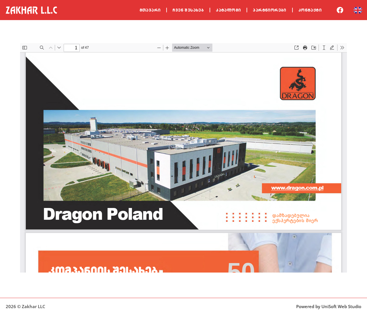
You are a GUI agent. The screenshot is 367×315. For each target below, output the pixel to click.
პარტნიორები (269, 10)
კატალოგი (228, 10)
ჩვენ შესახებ (188, 10)
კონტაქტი (310, 10)
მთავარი (150, 10)
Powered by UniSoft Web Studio (328, 306)
